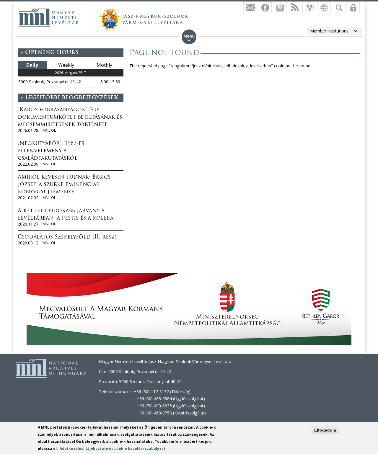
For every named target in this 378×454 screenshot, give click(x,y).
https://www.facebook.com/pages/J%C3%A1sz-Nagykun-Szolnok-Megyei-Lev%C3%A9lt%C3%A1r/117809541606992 (265, 7)
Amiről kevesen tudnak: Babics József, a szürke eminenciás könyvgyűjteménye (64, 185)
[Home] (49, 17)
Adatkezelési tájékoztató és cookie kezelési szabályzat (112, 448)
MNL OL (49, 130)
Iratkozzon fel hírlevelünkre (250, 7)
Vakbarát (309, 7)
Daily (32, 65)
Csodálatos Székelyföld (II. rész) (67, 237)
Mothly (104, 65)
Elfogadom (325, 430)
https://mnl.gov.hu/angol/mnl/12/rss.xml (294, 7)
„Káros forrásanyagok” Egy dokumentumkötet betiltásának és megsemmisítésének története (70, 117)
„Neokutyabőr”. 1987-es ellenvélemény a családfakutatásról (51, 151)
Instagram (279, 7)
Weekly (66, 65)
